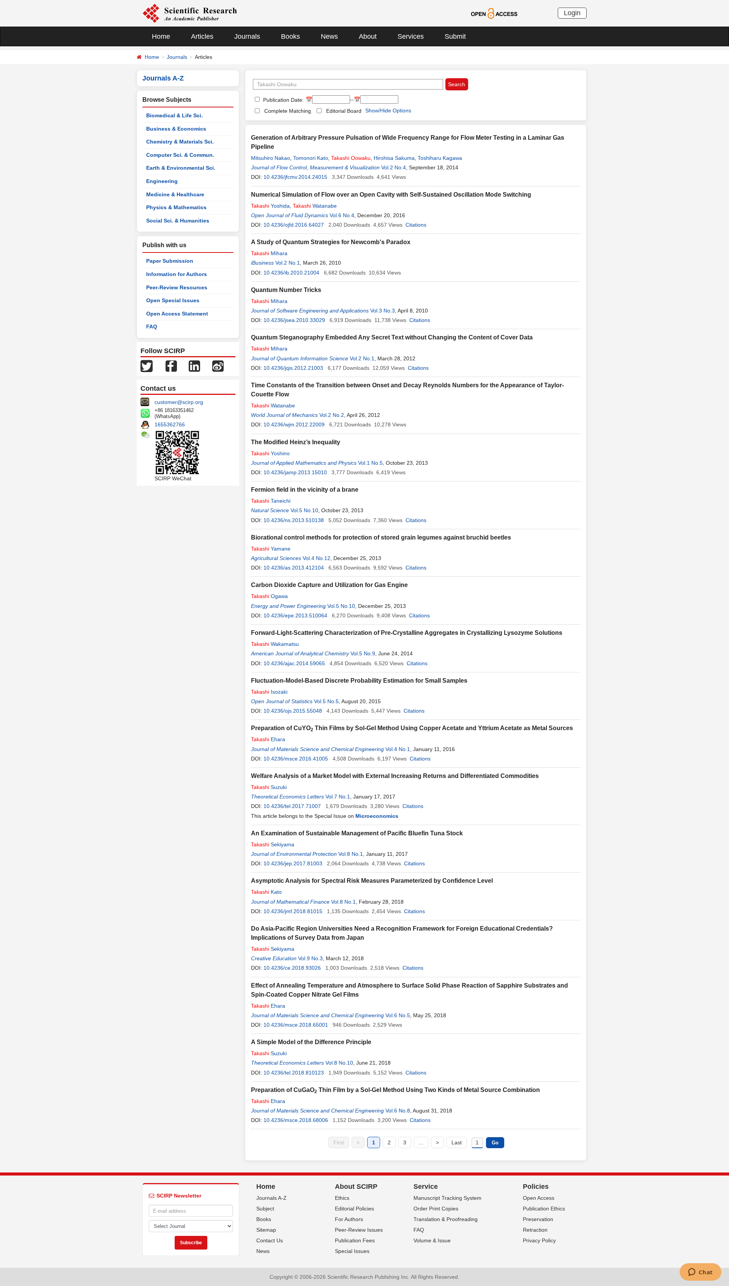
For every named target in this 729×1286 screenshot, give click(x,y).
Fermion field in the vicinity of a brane (304, 489)
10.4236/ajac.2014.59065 (294, 663)
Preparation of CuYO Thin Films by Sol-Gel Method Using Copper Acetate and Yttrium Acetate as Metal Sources (412, 728)
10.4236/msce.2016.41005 (296, 759)
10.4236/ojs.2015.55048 (293, 711)
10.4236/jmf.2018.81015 (293, 911)
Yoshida (270, 206)
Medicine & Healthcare (175, 194)
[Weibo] (218, 366)
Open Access (538, 1198)
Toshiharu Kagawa (440, 158)
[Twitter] (146, 366)
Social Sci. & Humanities (177, 221)
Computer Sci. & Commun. (180, 155)
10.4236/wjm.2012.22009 (294, 424)
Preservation (538, 1219)
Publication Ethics (544, 1209)
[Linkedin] (194, 366)
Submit (455, 36)
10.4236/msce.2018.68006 (296, 1120)
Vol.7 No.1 (337, 797)
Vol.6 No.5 (397, 1015)
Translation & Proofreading (445, 1219)
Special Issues (352, 1251)
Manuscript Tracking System (447, 1198)
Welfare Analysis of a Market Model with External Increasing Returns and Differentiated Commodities (395, 776)
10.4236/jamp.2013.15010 (295, 472)
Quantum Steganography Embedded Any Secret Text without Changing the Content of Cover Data (392, 337)
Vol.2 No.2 (331, 415)
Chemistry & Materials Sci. (180, 142)
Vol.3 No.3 (382, 311)
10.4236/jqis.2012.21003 (293, 368)
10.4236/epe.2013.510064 (295, 615)
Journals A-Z (271, 1198)
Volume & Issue (432, 1240)
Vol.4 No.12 (316, 558)
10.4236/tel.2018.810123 (294, 1073)
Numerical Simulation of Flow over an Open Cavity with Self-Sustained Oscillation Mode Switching (391, 194)
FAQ (151, 326)
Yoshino (270, 453)
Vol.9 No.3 (310, 958)
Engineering (162, 181)
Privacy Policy (539, 1240)
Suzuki (269, 787)
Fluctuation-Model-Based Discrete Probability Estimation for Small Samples (359, 680)
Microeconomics (376, 816)
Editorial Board (343, 111)
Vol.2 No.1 (287, 263)
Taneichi (270, 501)
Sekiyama (272, 844)
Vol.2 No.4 (393, 167)
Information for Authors (176, 274)
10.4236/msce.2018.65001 (296, 1025)
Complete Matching (287, 111)
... (421, 1142)
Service (425, 1186)
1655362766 (170, 424)
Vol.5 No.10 (304, 510)
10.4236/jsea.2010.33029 (294, 320)
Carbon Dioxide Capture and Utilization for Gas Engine (329, 585)
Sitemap (266, 1230)
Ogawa (269, 596)
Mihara (269, 253)
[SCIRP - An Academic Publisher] (189, 13)
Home (161, 36)
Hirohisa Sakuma (394, 158)
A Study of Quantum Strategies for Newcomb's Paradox (330, 242)
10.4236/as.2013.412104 (294, 568)
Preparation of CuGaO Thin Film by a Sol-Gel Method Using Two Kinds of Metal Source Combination (395, 1090)
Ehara (268, 739)
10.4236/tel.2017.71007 (292, 806)
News (329, 36)
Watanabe (315, 206)
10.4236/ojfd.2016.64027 (294, 225)
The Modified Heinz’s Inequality (295, 442)
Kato (266, 892)
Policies (536, 1186)
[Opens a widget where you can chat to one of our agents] (700, 1272)
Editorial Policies (354, 1209)
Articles (202, 36)
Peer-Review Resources (176, 287)
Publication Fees (355, 1240)
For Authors (349, 1219)
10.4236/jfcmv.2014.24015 (295, 177)
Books (290, 36)
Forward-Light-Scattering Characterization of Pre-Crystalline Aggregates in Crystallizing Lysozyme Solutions (406, 633)
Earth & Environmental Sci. (180, 168)
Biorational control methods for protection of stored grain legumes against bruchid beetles (381, 537)
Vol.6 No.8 (397, 1111)
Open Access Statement (177, 314)
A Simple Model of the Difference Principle (311, 1042)
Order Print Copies (435, 1209)
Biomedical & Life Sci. (174, 115)
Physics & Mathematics (176, 207)
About (368, 36)
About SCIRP (356, 1186)
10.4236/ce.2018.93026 (292, 968)
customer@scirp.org (179, 402)
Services (411, 36)
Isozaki (269, 692)
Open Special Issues (172, 300)
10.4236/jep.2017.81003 (293, 863)
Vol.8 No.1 (350, 854)
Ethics (342, 1198)
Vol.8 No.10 (339, 1063)
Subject (265, 1209)
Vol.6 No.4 (342, 215)
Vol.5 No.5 (326, 701)
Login (572, 13)
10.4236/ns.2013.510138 (294, 520)
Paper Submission (169, 261)
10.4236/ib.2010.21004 (291, 273)
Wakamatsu (275, 644)
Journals (247, 36)
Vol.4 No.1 (397, 749)
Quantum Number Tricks (286, 290)
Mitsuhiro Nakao (270, 158)
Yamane (270, 549)
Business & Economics (176, 129)
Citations (416, 225)
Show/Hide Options (388, 110)
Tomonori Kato (310, 158)
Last (456, 1142)
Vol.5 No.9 (362, 653)
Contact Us (269, 1240)
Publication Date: (283, 100)
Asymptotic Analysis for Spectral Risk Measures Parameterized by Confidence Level (372, 880)
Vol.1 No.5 (370, 463)
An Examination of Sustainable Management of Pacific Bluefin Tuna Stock (357, 833)
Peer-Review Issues (359, 1230)
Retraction (535, 1230)
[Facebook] (171, 366)
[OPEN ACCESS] (494, 13)
